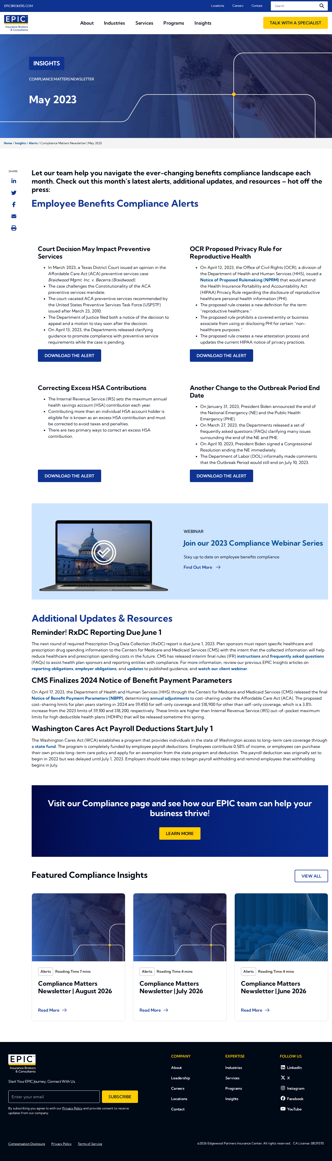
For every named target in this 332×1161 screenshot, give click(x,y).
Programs (233, 1088)
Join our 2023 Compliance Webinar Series (253, 542)
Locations (217, 6)
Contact (257, 6)
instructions (248, 656)
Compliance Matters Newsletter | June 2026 (273, 987)
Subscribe (120, 1096)
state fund (45, 746)
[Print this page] (14, 228)
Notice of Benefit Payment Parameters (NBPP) (77, 698)
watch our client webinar (222, 668)
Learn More (180, 833)
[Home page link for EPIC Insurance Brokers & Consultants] (16, 23)
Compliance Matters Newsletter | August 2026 (75, 987)
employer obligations (95, 668)
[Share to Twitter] (14, 192)
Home (8, 143)
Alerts (33, 143)
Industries (233, 1067)
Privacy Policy (72, 1108)
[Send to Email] (13, 216)
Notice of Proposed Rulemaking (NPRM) (239, 279)
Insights (20, 143)
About (176, 1067)
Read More (48, 1010)
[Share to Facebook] (14, 204)
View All (311, 876)
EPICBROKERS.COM (18, 6)
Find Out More (198, 567)
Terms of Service (90, 1144)
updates (135, 668)
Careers (237, 6)
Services (232, 1078)
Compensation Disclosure (26, 1144)
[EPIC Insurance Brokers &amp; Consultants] (22, 1063)
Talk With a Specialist (295, 22)
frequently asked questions (297, 656)
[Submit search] (322, 6)
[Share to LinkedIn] (13, 181)
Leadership (180, 1078)
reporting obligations (52, 668)
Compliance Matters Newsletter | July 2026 (171, 987)
